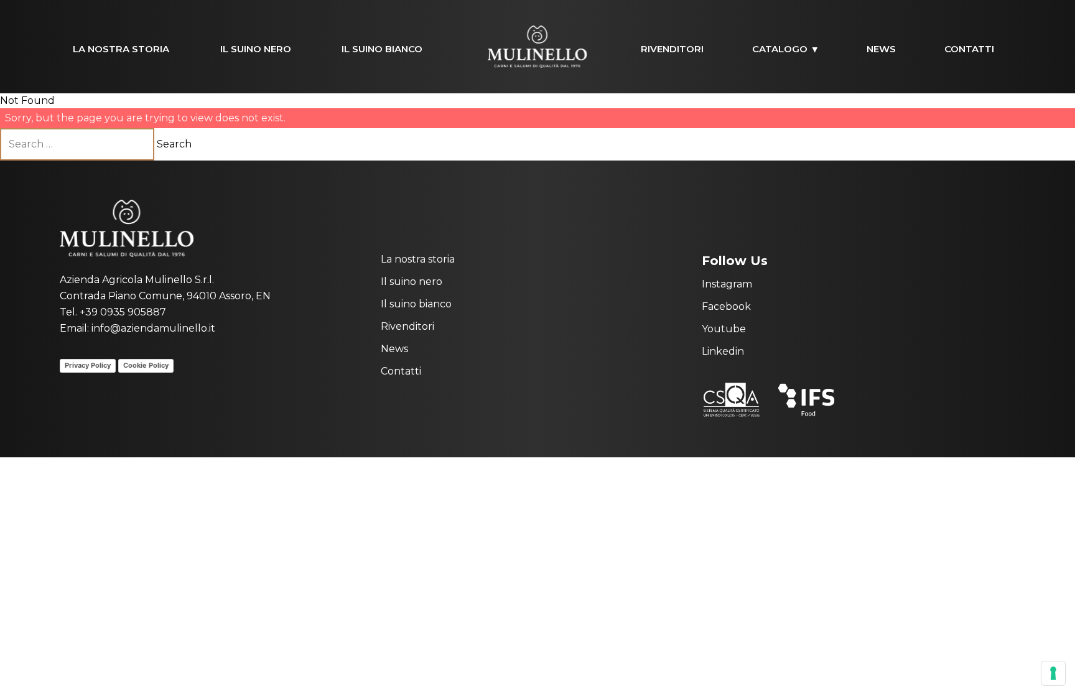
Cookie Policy (146, 365)
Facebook (726, 306)
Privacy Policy (88, 365)
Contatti (969, 49)
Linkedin (723, 351)
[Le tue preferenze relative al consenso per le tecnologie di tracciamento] (1053, 673)
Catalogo (779, 49)
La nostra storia (121, 49)
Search (174, 144)
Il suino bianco (382, 49)
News (881, 49)
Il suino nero (255, 49)
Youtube (724, 329)
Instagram (727, 284)
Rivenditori (672, 49)
